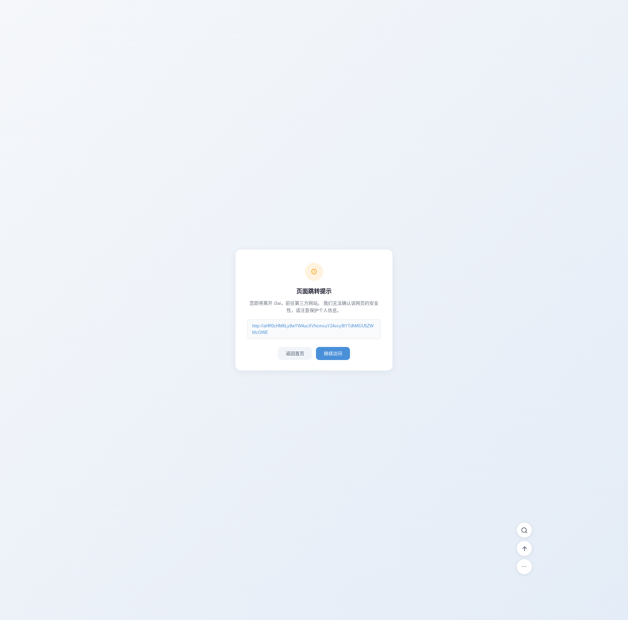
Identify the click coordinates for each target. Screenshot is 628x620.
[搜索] (524, 530)
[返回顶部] (524, 548)
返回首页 (295, 353)
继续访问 (333, 353)
